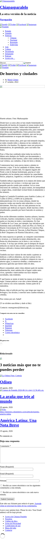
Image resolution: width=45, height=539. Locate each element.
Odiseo (6, 382)
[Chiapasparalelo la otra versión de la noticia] (22, 1)
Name (7, 467)
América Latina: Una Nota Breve (18, 422)
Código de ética (11, 521)
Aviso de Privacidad (13, 523)
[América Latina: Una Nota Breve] (22, 414)
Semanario (9, 54)
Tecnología (9, 51)
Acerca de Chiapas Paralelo (16, 517)
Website (3, 481)
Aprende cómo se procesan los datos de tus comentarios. (20, 504)
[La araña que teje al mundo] (22, 390)
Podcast (8, 56)
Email (7, 474)
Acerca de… (10, 58)
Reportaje (14, 42)
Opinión (8, 33)
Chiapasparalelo (14, 7)
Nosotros (8, 519)
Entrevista (14, 45)
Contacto (8, 530)
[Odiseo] (11, 376)
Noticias (8, 36)
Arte (6, 47)
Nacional (13, 40)
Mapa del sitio (10, 528)
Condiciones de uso (12, 526)
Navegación (6, 19)
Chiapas (13, 38)
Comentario (5, 446)
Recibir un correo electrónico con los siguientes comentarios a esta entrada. (20, 486)
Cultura (8, 49)
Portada (8, 31)
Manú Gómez (13, 80)
